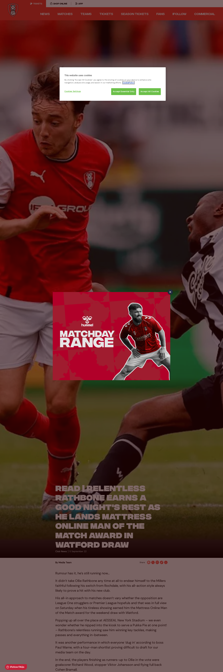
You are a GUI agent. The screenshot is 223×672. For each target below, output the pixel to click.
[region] (113, 84)
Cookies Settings (72, 91)
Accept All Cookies (150, 91)
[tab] (170, 292)
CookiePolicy (128, 82)
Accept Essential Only (123, 91)
